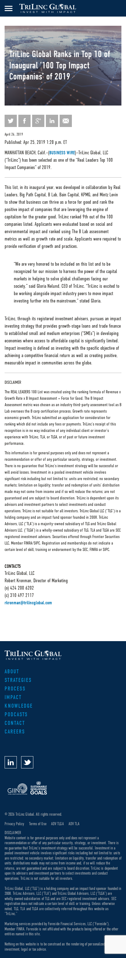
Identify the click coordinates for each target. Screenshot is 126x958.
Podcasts (16, 714)
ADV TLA (74, 823)
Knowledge (19, 706)
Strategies (18, 680)
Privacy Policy (14, 823)
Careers (15, 732)
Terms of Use (37, 823)
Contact (15, 723)
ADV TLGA (57, 823)
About (12, 671)
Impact (13, 697)
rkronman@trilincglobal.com (28, 603)
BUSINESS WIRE (62, 153)
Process (15, 689)
